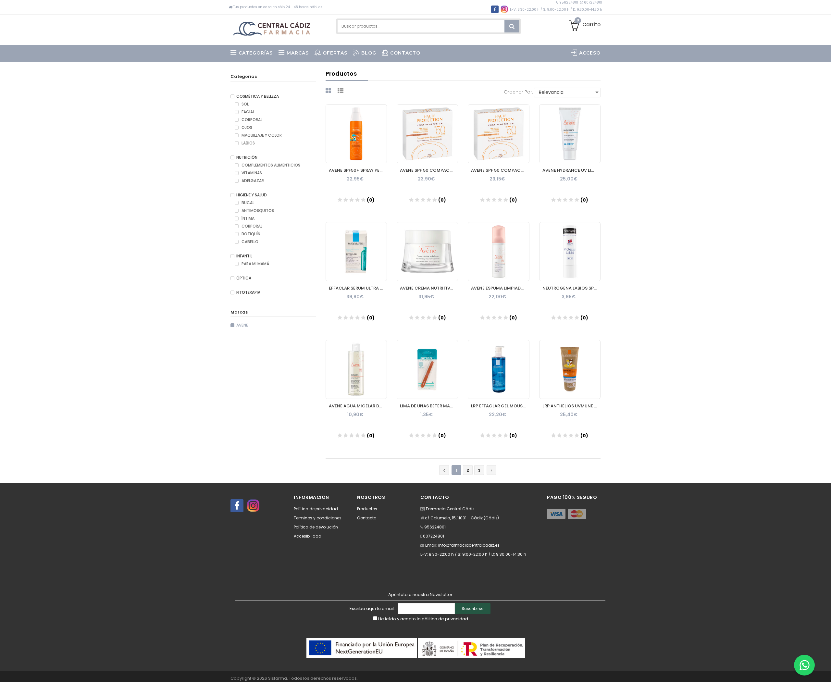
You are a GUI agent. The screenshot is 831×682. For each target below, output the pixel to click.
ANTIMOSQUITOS (257, 211)
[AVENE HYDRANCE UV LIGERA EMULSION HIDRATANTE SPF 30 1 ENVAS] (570, 134)
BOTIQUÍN (250, 234)
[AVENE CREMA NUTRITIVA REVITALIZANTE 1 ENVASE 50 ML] (427, 251)
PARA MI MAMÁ (255, 264)
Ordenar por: (518, 92)
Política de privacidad (316, 509)
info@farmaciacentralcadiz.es (469, 545)
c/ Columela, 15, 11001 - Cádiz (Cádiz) (462, 518)
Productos (367, 509)
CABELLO (249, 242)
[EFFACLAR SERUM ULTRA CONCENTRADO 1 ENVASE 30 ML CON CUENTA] (356, 251)
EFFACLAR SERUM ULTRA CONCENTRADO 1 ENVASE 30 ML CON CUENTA (358, 288)
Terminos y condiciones (317, 518)
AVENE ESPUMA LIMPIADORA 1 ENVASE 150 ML (500, 288)
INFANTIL (244, 256)
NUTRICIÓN (246, 157)
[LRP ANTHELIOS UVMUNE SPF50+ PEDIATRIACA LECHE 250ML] (570, 369)
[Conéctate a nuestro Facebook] (236, 505)
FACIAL (247, 112)
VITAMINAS (251, 173)
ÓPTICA (243, 278)
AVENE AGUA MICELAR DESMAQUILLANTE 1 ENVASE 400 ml (358, 406)
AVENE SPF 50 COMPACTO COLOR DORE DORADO (429, 170)
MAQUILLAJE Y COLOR (261, 135)
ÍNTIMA (247, 218)
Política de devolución (316, 527)
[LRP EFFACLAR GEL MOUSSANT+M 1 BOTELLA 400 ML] (498, 369)
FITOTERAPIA (248, 292)
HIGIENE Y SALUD (251, 195)
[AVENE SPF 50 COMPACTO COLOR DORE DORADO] (427, 134)
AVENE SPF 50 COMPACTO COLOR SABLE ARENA (500, 170)
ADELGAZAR (252, 181)
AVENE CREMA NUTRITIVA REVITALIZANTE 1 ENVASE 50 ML (429, 288)
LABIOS (248, 143)
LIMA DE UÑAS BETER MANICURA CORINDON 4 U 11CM (429, 406)
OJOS (246, 128)
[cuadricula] (329, 91)
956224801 (568, 2)
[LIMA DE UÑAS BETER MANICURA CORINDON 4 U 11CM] (427, 369)
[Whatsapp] (804, 665)
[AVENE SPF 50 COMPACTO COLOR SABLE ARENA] (498, 134)
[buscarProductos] (511, 26)
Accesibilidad (307, 536)
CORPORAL (251, 120)
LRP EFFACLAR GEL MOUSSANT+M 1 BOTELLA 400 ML (500, 406)
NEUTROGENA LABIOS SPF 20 (571, 288)
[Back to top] (824, 670)
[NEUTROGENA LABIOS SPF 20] (570, 251)
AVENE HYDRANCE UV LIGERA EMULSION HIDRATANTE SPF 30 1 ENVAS (571, 170)
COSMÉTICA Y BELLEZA (257, 96)
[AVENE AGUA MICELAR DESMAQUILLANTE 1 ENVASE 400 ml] (356, 369)
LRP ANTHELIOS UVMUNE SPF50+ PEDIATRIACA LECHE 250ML (571, 406)
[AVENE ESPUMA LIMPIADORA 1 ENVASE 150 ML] (498, 251)
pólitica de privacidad (445, 619)
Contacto (366, 518)
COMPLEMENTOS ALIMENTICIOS (270, 165)
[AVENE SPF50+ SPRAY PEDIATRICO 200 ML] (356, 134)
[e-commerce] (273, 26)
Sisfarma (277, 678)
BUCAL (247, 203)
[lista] (341, 91)
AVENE (242, 325)
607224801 (592, 2)
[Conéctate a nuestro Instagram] (253, 505)
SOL (245, 104)
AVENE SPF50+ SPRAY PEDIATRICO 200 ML (358, 170)
